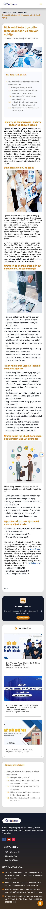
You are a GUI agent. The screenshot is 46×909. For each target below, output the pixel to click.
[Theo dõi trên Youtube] (9, 839)
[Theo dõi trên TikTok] (13, 839)
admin (9, 38)
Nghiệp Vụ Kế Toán (22, 712)
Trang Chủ (6, 12)
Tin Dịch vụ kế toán (19, 12)
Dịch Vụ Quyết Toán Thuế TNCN (19, 749)
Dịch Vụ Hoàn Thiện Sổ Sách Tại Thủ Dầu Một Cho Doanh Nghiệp (23, 664)
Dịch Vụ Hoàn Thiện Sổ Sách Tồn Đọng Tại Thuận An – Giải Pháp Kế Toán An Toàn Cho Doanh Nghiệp (22, 707)
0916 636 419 (24, 618)
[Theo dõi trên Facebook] (4, 839)
